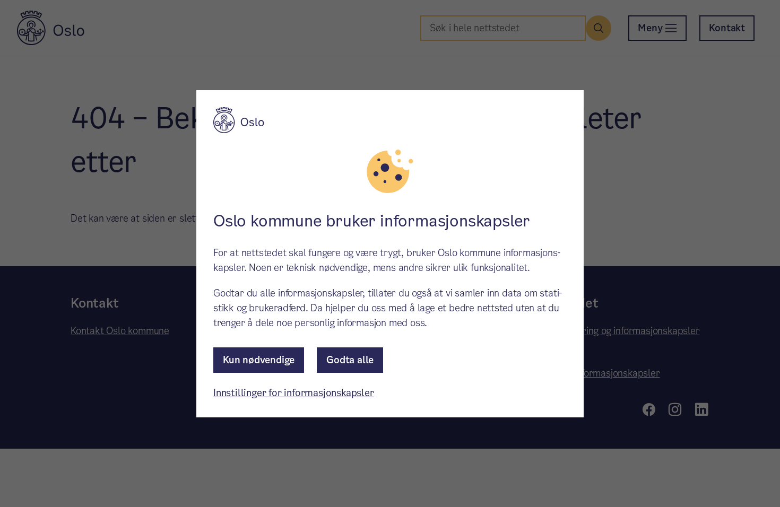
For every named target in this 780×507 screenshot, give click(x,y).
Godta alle (350, 359)
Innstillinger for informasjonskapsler (293, 392)
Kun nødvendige (258, 359)
